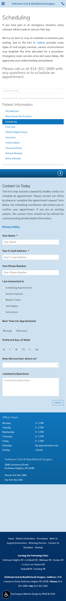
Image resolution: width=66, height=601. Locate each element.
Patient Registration (16, 132)
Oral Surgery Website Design (25, 594)
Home (11, 538)
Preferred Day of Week (16, 340)
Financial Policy (13, 148)
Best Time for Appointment (19, 321)
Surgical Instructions (17, 543)
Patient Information (17, 105)
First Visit (10, 127)
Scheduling (11, 121)
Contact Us (53, 543)
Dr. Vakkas (39, 43)
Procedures (42, 538)
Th (23, 349)
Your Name (10, 235)
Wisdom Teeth (13, 300)
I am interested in (13, 281)
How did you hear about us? (19, 358)
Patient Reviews (13, 153)
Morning (7, 331)
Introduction (12, 111)
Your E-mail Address (15, 251)
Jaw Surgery (12, 306)
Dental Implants (14, 294)
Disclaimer (28, 547)
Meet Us (54, 538)
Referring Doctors (38, 543)
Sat (37, 349)
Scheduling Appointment (19, 287)
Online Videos (12, 142)
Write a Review (13, 158)
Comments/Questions (15, 374)
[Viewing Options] (6, 594)
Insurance (10, 137)
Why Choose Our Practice (18, 116)
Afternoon (21, 331)
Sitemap (39, 547)
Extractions (12, 312)
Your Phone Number (14, 266)
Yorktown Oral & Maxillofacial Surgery (33, 4)
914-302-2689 (42, 69)
